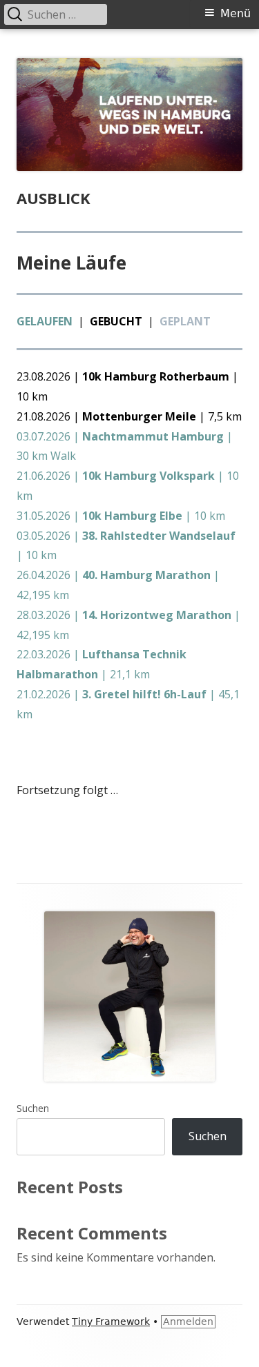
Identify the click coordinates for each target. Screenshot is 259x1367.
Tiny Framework (111, 1321)
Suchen (33, 1108)
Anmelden (188, 1321)
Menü (235, 13)
